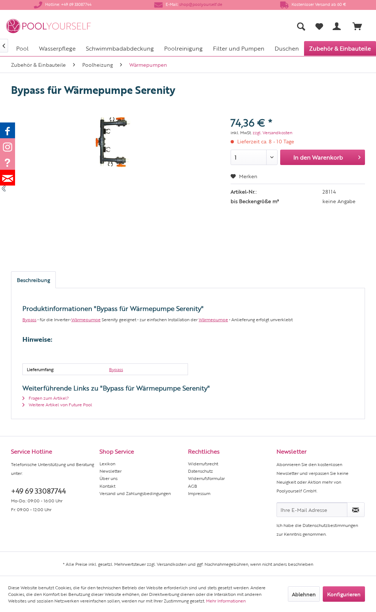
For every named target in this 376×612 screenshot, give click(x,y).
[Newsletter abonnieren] (356, 509)
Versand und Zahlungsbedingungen (135, 493)
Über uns (109, 478)
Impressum (199, 493)
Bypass (29, 319)
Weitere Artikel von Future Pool (60, 404)
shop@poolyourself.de (200, 4)
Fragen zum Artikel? (48, 398)
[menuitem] (240, 26)
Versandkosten (172, 564)
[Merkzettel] (319, 26)
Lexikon (107, 463)
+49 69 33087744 (38, 490)
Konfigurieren (344, 594)
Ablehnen (304, 594)
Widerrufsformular (206, 478)
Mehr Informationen (226, 601)
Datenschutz (200, 471)
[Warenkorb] (361, 26)
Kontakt (107, 486)
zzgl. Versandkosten (272, 132)
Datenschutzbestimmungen (330, 525)
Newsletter (111, 471)
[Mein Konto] (338, 26)
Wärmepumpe (86, 319)
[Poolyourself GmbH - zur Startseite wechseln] (48, 26)
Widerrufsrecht (203, 463)
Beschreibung (33, 279)
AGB (192, 486)
